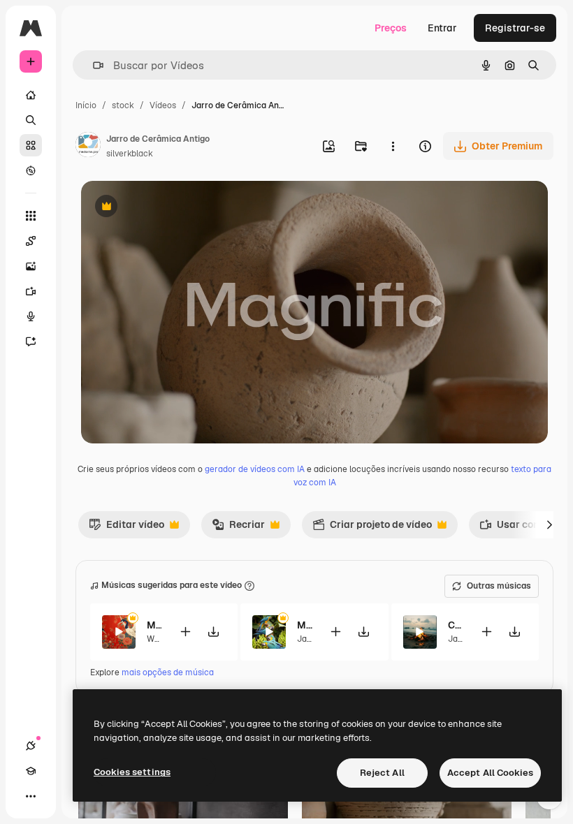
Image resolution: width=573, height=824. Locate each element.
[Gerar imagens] (31, 266)
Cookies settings (132, 772)
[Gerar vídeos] (31, 291)
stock (123, 105)
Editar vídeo (126, 528)
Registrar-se (515, 28)
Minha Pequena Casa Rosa (304, 625)
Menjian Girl (154, 625)
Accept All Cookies (490, 773)
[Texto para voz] (31, 316)
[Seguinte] (549, 524)
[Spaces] (31, 241)
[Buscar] (31, 120)
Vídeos (163, 105)
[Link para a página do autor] (88, 146)
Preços (391, 28)
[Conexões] (31, 746)
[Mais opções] (393, 146)
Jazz (306, 639)
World (158, 639)
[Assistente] (31, 341)
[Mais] (31, 796)
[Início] (31, 95)
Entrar (442, 28)
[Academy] (31, 771)
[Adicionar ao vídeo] (185, 631)
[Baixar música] (213, 631)
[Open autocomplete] (92, 65)
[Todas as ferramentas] (31, 216)
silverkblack (129, 153)
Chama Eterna (455, 625)
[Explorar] (31, 170)
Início (85, 105)
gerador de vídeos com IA (255, 469)
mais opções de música (168, 672)
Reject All (382, 773)
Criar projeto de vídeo (372, 528)
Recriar (238, 528)
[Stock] (31, 145)
